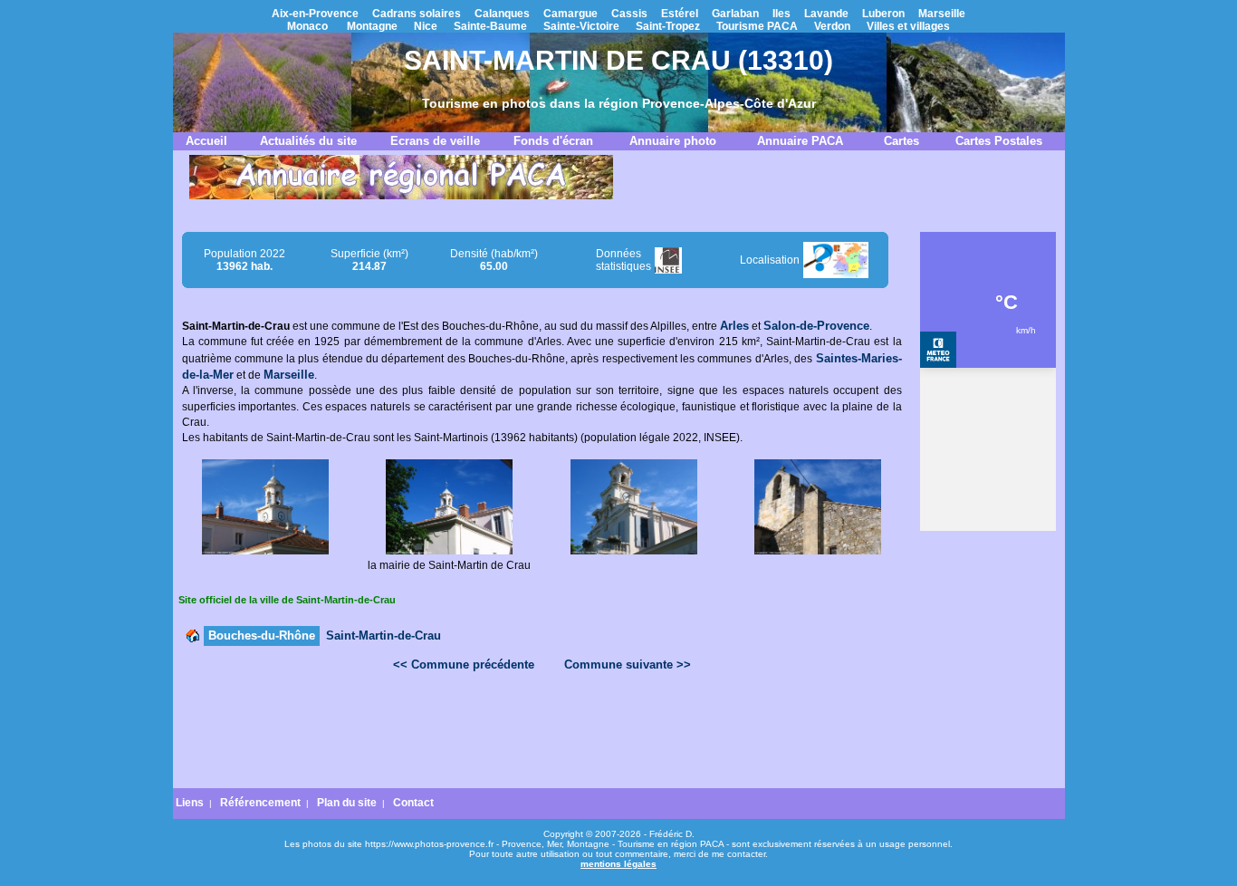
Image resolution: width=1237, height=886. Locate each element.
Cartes (901, 141)
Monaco (307, 26)
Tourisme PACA (757, 26)
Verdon (832, 26)
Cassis (629, 13)
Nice (425, 26)
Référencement (260, 802)
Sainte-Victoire (581, 26)
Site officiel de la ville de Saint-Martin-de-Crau (287, 599)
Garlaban (735, 13)
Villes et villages (908, 26)
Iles (781, 13)
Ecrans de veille (435, 141)
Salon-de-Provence (816, 325)
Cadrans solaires (416, 13)
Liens (190, 802)
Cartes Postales (998, 141)
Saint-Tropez (668, 26)
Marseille (941, 13)
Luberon (883, 13)
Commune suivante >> (627, 664)
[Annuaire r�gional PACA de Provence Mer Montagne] (401, 195)
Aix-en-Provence (315, 13)
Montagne (372, 26)
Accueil (206, 141)
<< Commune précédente (463, 664)
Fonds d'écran (553, 141)
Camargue (570, 13)
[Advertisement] (541, 732)
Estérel (679, 13)
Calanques (502, 13)
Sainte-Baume (490, 26)
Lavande (826, 13)
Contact (413, 802)
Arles (734, 325)
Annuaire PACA (800, 141)
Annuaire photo (672, 141)
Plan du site (347, 802)
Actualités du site (308, 141)
